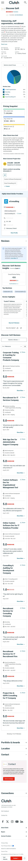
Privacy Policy (4, 843)
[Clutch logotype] (14, 2)
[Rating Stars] (9, 207)
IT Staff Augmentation (10, 89)
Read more (4, 44)
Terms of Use (4, 851)
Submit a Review (13, 339)
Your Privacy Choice (6, 845)
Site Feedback (5, 811)
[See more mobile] (21, 391)
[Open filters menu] (25, 346)
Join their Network (19, 15)
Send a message (9, 778)
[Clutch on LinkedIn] (21, 821)
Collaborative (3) (7, 291)
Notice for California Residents (8, 848)
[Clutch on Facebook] (2, 821)
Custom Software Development (12, 179)
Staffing (7, 94)
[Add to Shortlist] (24, 858)
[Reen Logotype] (6, 201)
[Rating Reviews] (9, 11)
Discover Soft (12, 8)
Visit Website (5, 858)
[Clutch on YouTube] (17, 821)
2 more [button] (19, 213)
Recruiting (7, 92)
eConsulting (14, 201)
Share (23, 352)
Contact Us (4, 815)
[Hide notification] (25, 248)
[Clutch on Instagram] (12, 821)
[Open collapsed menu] (3, 2)
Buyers (3, 832)
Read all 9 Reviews (14, 323)
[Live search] (25, 2)
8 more (8, 186)
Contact (15, 858)
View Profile (14, 233)
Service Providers (6, 836)
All (5, 175)
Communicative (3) (20, 291)
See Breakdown (13, 283)
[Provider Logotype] (3, 9)
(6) (14, 207)
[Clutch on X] (7, 821)
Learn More (13, 258)
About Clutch (4, 827)
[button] (12, 346)
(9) (17, 280)
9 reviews (15, 12)
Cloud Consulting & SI (10, 96)
